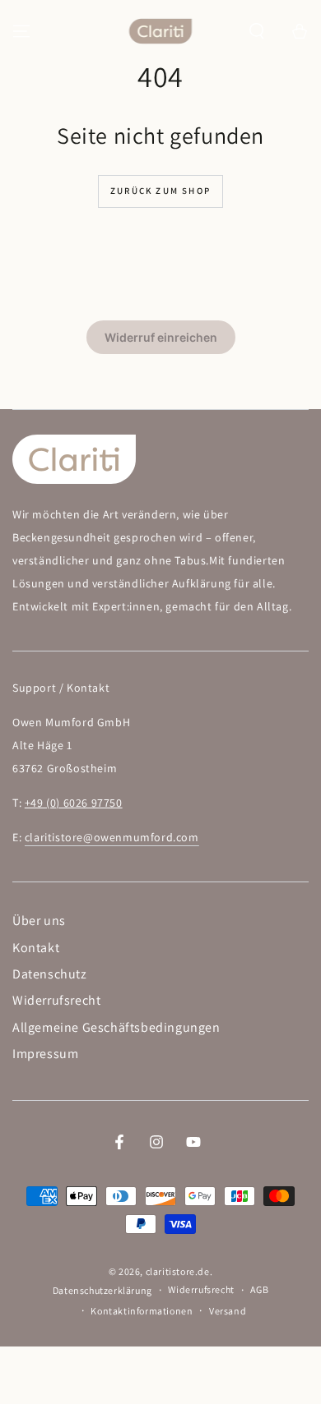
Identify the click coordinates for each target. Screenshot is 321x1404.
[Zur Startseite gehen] (161, 31)
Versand (227, 1311)
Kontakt (35, 947)
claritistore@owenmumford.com (112, 837)
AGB (259, 1289)
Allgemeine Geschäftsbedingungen (116, 1027)
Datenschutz (49, 974)
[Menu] (21, 31)
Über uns (39, 920)
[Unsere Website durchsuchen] (256, 31)
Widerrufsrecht (56, 1000)
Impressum (45, 1053)
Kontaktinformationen (142, 1311)
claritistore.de (178, 1271)
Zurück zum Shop (160, 190)
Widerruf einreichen (161, 337)
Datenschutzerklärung (102, 1290)
